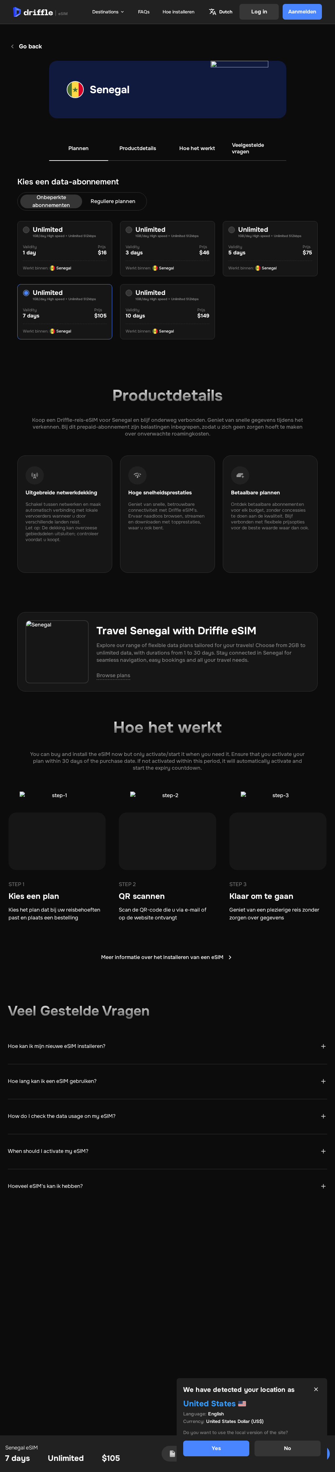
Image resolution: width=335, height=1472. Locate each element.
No (287, 1448)
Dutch (225, 12)
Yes (216, 1448)
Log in (259, 11)
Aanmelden (302, 11)
